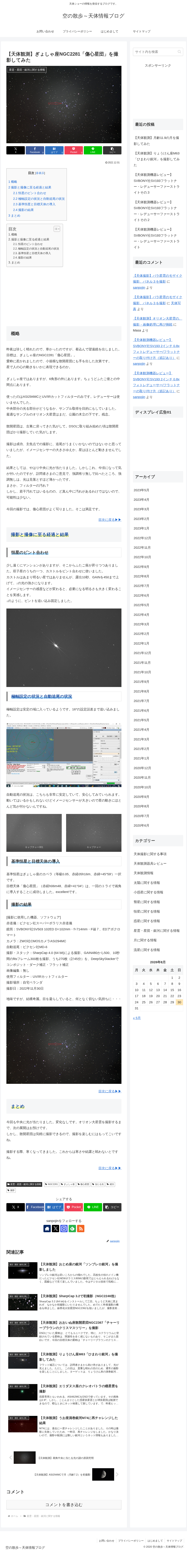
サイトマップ (174, 1540)
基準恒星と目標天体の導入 (34, 204)
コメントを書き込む (64, 1504)
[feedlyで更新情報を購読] (72, 1228)
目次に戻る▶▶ (109, 520)
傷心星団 (84, 1184)
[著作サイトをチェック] (47, 1228)
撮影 (12, 1190)
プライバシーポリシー (131, 1540)
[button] (112, 150)
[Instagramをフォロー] (64, 1228)
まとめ (14, 215)
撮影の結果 (23, 210)
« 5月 (137, 1018)
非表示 (40, 173)
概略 (12, 182)
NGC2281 (53, 1184)
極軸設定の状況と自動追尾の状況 (39, 199)
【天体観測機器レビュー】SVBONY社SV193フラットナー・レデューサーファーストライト (157, 238)
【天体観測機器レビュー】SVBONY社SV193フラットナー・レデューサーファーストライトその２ (157, 211)
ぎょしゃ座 (69, 1184)
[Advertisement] (63, 295)
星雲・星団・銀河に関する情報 (25, 1184)
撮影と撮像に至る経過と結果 (29, 187)
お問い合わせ (106, 1540)
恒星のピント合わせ (29, 193)
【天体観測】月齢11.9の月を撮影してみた (156, 140)
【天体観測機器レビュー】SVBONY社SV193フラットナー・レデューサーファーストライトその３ (157, 183)
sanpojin (139, 287)
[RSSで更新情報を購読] (80, 1228)
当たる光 (99, 1184)
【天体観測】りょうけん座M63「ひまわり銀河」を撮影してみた (157, 159)
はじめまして (155, 1540)
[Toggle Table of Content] (55, 229)
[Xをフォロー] (55, 1228)
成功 (112, 1184)
